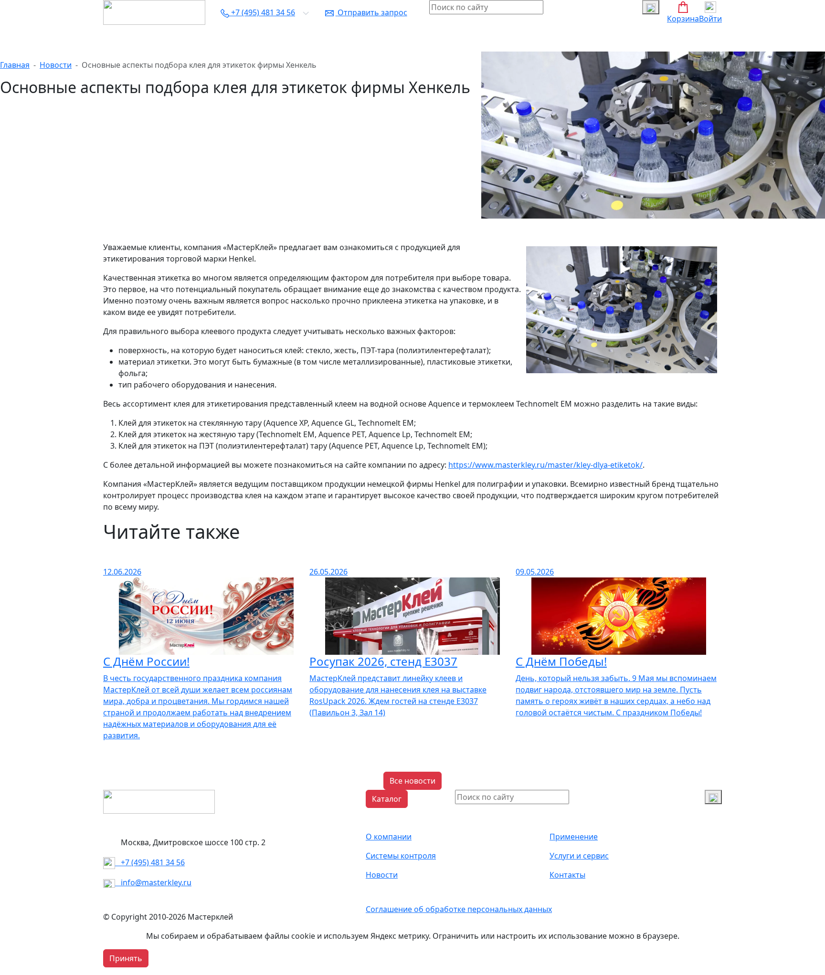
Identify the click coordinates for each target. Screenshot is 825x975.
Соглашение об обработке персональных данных (459, 909)
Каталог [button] (122, 38)
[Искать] (650, 7)
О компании (167, 38)
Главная (15, 65)
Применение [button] (222, 38)
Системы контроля (289, 38)
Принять (125, 958)
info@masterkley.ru (153, 882)
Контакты (456, 38)
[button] (387, 799)
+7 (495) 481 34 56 (150, 862)
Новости (414, 38)
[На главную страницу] (154, 11)
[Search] (713, 797)
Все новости (412, 781)
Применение (574, 836)
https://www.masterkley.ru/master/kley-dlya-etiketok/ (545, 465)
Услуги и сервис (361, 38)
